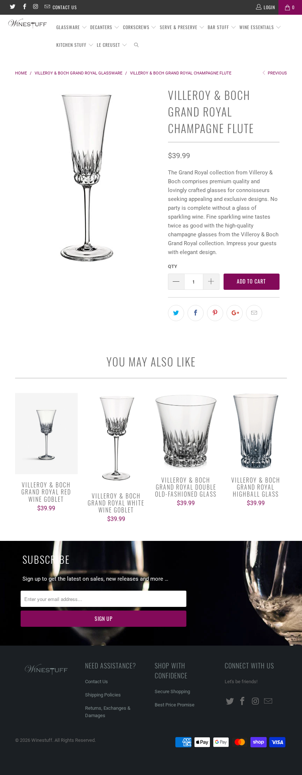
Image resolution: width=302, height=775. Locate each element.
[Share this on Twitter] (176, 313)
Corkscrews (137, 27)
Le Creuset (109, 45)
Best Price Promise (174, 705)
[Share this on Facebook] (195, 313)
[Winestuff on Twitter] (12, 7)
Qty (172, 266)
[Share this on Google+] (234, 313)
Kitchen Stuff (72, 45)
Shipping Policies (103, 695)
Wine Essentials (257, 27)
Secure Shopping (172, 691)
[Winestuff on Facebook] (24, 7)
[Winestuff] (27, 24)
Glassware (68, 27)
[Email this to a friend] (254, 313)
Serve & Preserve (179, 27)
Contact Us (65, 7)
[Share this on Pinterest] (215, 313)
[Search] (137, 45)
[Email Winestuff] (47, 7)
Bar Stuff (219, 27)
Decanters (102, 27)
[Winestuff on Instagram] (35, 7)
